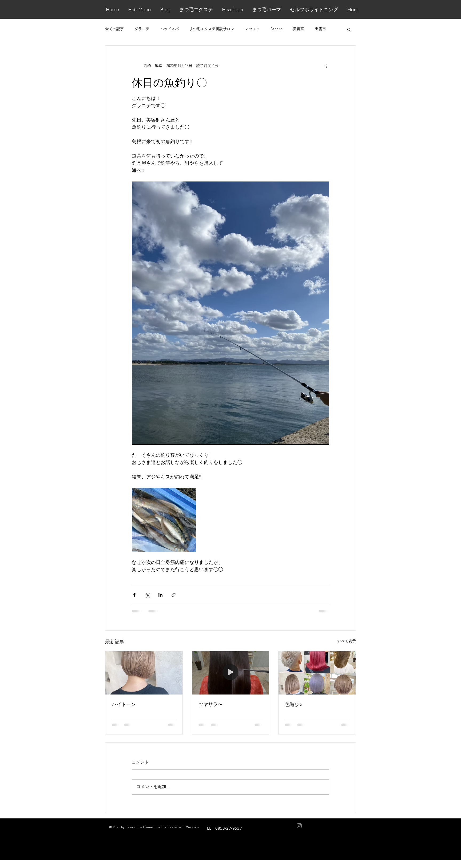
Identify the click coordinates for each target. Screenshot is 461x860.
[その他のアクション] (326, 66)
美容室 (298, 29)
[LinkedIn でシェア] (160, 594)
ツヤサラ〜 (210, 704)
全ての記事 (114, 29)
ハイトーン (124, 704)
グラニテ (141, 29)
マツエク (252, 29)
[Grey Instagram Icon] (299, 825)
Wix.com (192, 827)
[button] (349, 29)
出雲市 (320, 29)
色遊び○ (293, 704)
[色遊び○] (317, 673)
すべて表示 (346, 641)
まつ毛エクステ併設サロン (211, 29)
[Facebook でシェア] (134, 594)
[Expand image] (164, 520)
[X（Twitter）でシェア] (147, 594)
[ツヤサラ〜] (230, 673)
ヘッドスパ (169, 29)
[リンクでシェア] (173, 594)
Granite (276, 29)
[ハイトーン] (143, 673)
